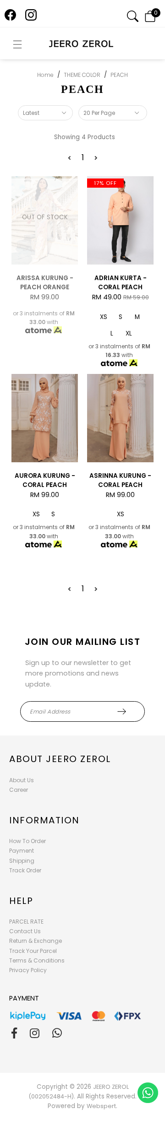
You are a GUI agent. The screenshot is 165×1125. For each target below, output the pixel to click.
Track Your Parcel (33, 951)
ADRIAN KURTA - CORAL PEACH (120, 283)
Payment (21, 851)
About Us (21, 780)
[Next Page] (96, 158)
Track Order (25, 870)
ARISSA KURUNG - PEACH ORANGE (44, 283)
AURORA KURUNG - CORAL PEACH (45, 480)
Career (18, 790)
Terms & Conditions (37, 960)
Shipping (21, 861)
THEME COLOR (82, 75)
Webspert (101, 1106)
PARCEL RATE (26, 921)
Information (44, 820)
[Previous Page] (69, 158)
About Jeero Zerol (60, 758)
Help (21, 900)
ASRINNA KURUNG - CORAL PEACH (120, 480)
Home (45, 75)
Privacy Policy (28, 970)
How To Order (27, 841)
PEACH (119, 75)
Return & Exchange (35, 941)
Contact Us (25, 931)
